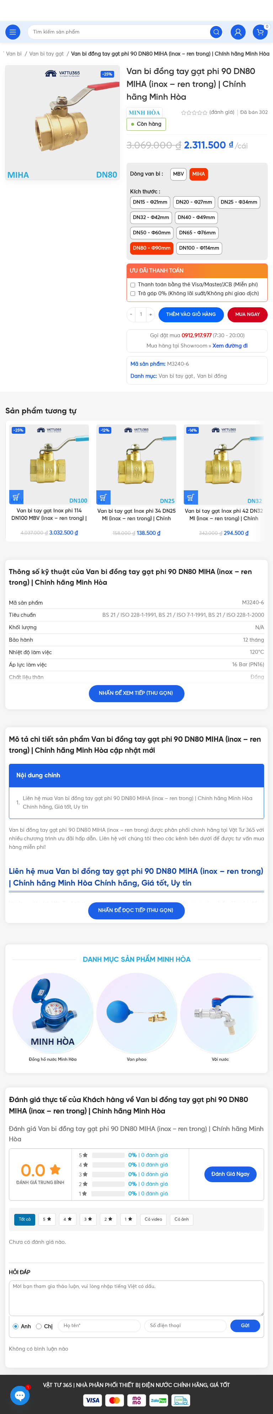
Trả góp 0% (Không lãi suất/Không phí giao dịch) (198, 293)
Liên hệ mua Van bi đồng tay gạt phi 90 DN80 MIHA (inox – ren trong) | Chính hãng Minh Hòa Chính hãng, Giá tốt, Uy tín (137, 803)
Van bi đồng (212, 376)
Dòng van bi (146, 174)
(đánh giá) (222, 112)
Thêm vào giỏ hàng (191, 314)
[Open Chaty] (20, 1395)
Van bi (14, 54)
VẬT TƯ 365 (57, 1385)
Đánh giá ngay (231, 1174)
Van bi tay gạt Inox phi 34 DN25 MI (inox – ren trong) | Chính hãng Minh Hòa (136, 518)
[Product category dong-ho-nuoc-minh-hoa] (52, 1018)
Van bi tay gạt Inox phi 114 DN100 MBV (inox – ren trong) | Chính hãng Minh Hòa (49, 518)
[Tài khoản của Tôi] (238, 32)
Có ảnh (182, 1219)
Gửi (245, 1325)
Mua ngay (247, 314)
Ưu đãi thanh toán (156, 270)
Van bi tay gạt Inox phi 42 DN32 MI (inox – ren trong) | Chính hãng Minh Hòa (224, 518)
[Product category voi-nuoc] (220, 1018)
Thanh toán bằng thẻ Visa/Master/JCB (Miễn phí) (198, 284)
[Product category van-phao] (136, 1018)
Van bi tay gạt (47, 54)
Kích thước (144, 191)
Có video (153, 1219)
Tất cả (25, 1219)
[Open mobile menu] (13, 32)
